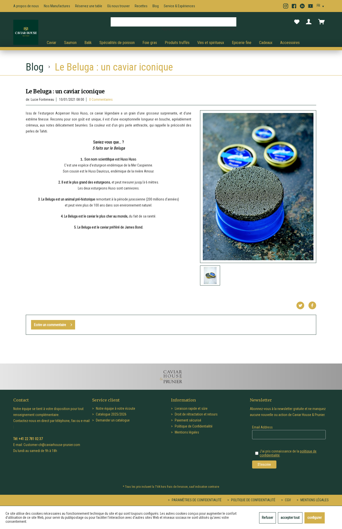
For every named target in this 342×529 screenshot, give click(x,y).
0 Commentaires (101, 100)
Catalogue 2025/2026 (110, 414)
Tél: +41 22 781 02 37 (28, 439)
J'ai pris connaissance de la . (288, 453)
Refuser (267, 518)
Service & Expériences (179, 6)
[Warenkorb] (322, 22)
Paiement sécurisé (187, 420)
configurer (314, 518)
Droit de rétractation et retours (196, 414)
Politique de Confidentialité (193, 426)
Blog (155, 6)
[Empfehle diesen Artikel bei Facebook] (312, 306)
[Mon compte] (309, 22)
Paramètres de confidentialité (196, 500)
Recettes (141, 6)
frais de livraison (177, 486)
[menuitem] (173, 24)
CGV (287, 500)
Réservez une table (88, 6)
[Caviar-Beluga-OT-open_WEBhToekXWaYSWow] (258, 186)
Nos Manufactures (57, 6)
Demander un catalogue (112, 420)
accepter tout (290, 518)
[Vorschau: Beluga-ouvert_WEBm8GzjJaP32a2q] (210, 276)
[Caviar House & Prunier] (25, 32)
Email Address (262, 427)
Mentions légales (186, 432)
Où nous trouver (118, 6)
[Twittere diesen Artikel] (302, 306)
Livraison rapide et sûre (191, 408)
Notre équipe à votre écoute (115, 408)
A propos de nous (26, 6)
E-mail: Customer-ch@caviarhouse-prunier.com (46, 445)
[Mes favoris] (297, 22)
